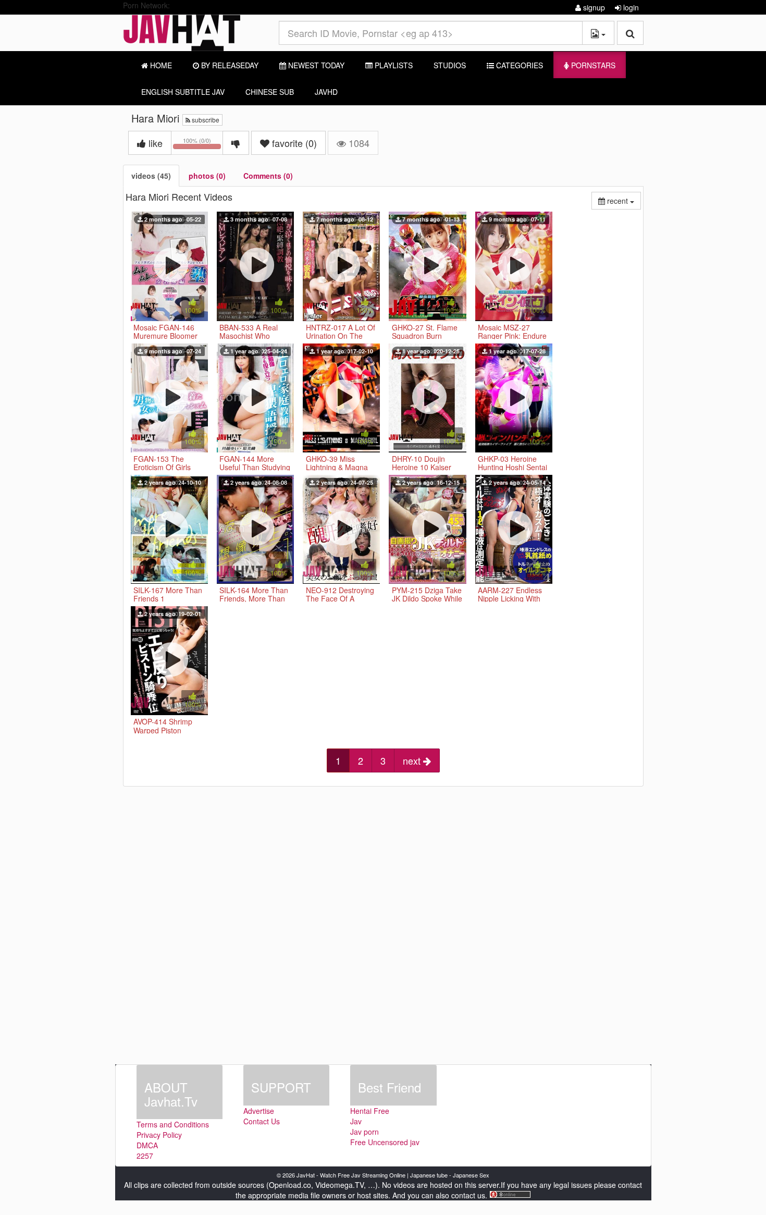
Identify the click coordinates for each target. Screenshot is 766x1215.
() (294, 143)
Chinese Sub (269, 92)
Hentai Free (369, 1111)
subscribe (204, 119)
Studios (450, 65)
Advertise (258, 1111)
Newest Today (315, 65)
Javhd (326, 92)
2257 (145, 1155)
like (154, 143)
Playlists (393, 65)
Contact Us (261, 1121)
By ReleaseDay (228, 65)
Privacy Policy (159, 1135)
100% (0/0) (203, 144)
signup (593, 7)
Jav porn (364, 1131)
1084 (357, 143)
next (413, 760)
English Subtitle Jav (183, 92)
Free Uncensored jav (384, 1142)
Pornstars (592, 65)
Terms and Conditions (173, 1124)
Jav (356, 1121)
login (630, 7)
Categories (518, 65)
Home (160, 65)
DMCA (147, 1145)
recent (623, 200)
